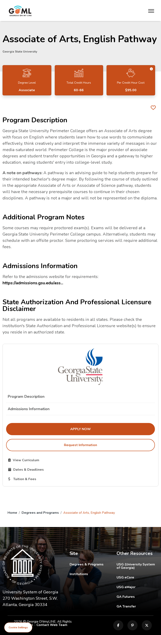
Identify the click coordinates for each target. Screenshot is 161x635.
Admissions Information (28, 408)
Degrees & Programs (87, 564)
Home (12, 512)
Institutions (79, 574)
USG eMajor (137, 587)
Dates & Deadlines (48, 469)
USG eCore (137, 577)
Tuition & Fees (44, 478)
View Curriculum (39, 459)
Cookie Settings (18, 627)
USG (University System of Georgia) (137, 566)
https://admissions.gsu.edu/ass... (33, 283)
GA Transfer (137, 606)
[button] (151, 69)
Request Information (80, 445)
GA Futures (137, 596)
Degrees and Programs (40, 512)
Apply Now (107, 429)
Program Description (26, 396)
